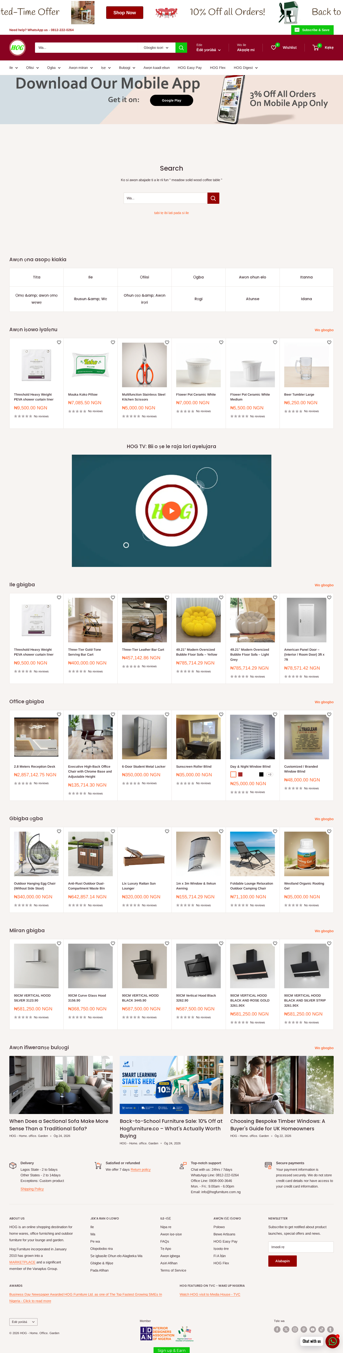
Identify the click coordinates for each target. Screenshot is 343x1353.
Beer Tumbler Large (299, 394)
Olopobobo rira (101, 1249)
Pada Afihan (99, 1270)
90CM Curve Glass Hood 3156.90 (87, 997)
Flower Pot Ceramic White (196, 394)
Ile (11, 68)
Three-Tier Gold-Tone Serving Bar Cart (84, 652)
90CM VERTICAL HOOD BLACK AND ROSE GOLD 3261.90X (250, 1000)
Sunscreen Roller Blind (193, 766)
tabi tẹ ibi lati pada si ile (171, 213)
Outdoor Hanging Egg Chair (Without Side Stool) (35, 886)
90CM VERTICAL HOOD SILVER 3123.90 (32, 997)
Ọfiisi (30, 68)
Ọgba (51, 68)
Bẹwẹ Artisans (224, 1234)
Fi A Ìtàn (220, 1256)
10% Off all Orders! (86, 12)
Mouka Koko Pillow (83, 394)
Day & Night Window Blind (250, 766)
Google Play (171, 100)
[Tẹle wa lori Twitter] (286, 1329)
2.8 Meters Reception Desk (34, 766)
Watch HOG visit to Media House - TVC (210, 1294)
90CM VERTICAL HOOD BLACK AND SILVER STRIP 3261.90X (305, 1000)
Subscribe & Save (315, 30)
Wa (92, 1234)
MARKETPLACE (22, 1262)
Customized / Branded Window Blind (301, 769)
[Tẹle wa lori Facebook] (277, 1329)
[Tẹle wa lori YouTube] (312, 1329)
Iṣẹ (103, 68)
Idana (306, 299)
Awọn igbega (170, 1256)
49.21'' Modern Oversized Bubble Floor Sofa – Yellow (196, 652)
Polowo (219, 1227)
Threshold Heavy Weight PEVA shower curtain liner (33, 396)
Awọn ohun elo (252, 277)
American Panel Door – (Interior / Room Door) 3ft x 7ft (304, 654)
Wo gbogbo (325, 330)
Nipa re (165, 1227)
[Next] (334, 383)
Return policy (141, 1169)
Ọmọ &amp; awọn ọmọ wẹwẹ (36, 299)
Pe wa (95, 1241)
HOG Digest (243, 68)
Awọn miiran (78, 68)
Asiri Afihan (168, 1263)
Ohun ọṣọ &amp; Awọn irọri (144, 299)
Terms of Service (173, 1270)
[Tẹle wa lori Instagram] (295, 1329)
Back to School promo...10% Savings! (240, 12)
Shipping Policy (32, 1189)
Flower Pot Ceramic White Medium (250, 396)
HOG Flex (218, 68)
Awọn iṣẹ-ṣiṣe (171, 1234)
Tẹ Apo (165, 1249)
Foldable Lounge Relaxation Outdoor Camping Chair (251, 886)
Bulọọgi (124, 68)
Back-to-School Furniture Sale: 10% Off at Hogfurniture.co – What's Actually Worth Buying (171, 1128)
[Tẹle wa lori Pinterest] (304, 1329)
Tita (36, 277)
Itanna (306, 277)
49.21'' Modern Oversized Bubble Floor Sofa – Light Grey (249, 654)
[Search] (181, 47)
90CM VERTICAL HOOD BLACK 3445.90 (140, 997)
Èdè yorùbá (19, 1322)
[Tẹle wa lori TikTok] (321, 1329)
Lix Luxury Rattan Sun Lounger (139, 886)
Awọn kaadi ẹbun (157, 68)
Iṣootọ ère (221, 1249)
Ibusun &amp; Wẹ (90, 299)
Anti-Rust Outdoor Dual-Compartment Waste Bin (86, 886)
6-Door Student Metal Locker (143, 766)
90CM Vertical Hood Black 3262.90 (196, 997)
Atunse (252, 299)
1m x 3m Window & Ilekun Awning (196, 886)
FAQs (164, 1241)
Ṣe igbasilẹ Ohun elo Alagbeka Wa (116, 1256)
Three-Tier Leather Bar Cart (143, 649)
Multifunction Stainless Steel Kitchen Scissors (143, 396)
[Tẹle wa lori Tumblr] (330, 1329)
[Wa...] (213, 198)
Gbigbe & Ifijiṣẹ (101, 1263)
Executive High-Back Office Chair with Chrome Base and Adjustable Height (90, 771)
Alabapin (282, 1261)
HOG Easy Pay (190, 68)
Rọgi (199, 299)
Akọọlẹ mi (246, 50)
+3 (269, 774)
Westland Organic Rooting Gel (304, 886)
